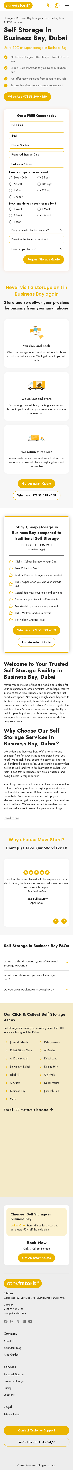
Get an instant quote (36, 483)
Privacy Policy (12, 1414)
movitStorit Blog (12, 1348)
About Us (9, 1341)
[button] (66, 5)
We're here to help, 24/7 (37, 1442)
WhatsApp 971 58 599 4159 (27, 96)
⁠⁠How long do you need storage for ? (32, 204)
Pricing (8, 1388)
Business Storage (14, 1381)
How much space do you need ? (29, 172)
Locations (9, 1395)
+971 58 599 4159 (13, 1309)
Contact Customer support (36, 1430)
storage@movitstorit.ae (15, 1313)
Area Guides (11, 1355)
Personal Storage (14, 1374)
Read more (11, 818)
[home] (18, 5)
